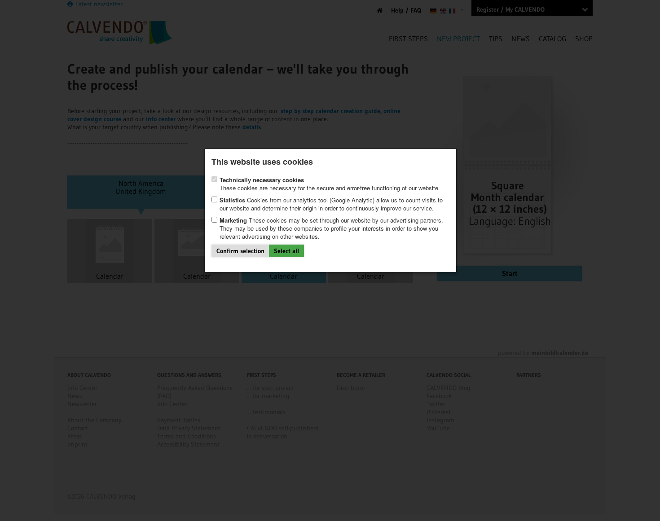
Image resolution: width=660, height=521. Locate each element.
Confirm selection (240, 251)
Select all (286, 251)
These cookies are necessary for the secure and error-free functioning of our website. (330, 184)
